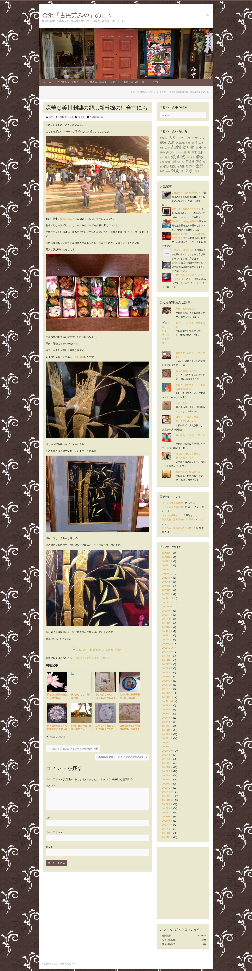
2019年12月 (168, 598)
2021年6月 (167, 557)
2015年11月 (168, 796)
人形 (171, 142)
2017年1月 (167, 738)
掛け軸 (170, 152)
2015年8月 (167, 808)
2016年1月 (167, 788)
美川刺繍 (79, 357)
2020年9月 (167, 578)
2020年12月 (168, 569)
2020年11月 (168, 573)
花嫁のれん (177, 161)
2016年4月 (167, 775)
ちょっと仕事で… (171, 515)
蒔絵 (198, 161)
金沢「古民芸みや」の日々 (77, 15)
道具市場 (176, 262)
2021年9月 (167, 553)
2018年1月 (167, 689)
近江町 (190, 166)
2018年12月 (168, 643)
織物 (167, 161)
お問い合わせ (131, 82)
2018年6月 (167, 668)
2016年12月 (168, 742)
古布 (201, 142)
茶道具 (190, 161)
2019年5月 (167, 623)
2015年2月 (167, 833)
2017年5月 (167, 722)
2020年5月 (167, 590)
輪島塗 (180, 166)
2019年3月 (167, 631)
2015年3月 (167, 829)
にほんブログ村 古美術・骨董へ (92, 657)
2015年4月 (167, 825)
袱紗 (166, 166)
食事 (189, 170)
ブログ (81, 117)
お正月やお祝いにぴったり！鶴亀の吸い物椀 (72, 748)
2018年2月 (167, 685)
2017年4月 (167, 726)
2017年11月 (168, 697)
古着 (167, 147)
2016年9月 (167, 755)
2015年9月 (167, 804)
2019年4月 (167, 627)
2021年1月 (167, 565)
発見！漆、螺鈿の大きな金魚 (186, 209)
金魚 (162, 171)
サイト (49, 847)
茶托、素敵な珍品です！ (188, 308)
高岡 (197, 171)
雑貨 (175, 171)
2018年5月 (167, 672)
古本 (161, 148)
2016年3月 (167, 779)
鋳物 (168, 171)
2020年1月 (167, 594)
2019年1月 (167, 639)
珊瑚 (192, 157)
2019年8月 (167, 610)
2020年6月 (167, 586)
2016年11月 (168, 746)
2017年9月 (167, 705)
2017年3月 (167, 730)
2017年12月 (168, 693)
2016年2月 (167, 783)
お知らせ (115, 82)
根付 (162, 157)
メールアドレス (55, 832)
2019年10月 (168, 606)
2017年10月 (168, 701)
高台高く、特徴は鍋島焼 (184, 221)
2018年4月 (167, 676)
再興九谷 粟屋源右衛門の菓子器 (179, 519)
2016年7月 (167, 763)
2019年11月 (168, 602)
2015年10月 (168, 800)
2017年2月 (167, 734)
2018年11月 (168, 648)
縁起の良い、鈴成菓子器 (188, 471)
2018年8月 (167, 660)
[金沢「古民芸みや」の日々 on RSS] (207, 15)
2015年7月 (167, 812)
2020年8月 (167, 582)
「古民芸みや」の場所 (95, 82)
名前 (49, 817)
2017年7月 (167, 713)
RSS (155, 82)
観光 (173, 166)
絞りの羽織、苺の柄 (186, 371)
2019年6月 (167, 619)
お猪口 (163, 138)
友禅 (194, 142)
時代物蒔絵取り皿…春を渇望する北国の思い (122, 757)
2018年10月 (168, 652)
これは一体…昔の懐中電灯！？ (187, 192)
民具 (167, 157)
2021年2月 (167, 561)
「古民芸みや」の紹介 (67, 82)
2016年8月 (167, 759)
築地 (162, 162)
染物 (200, 152)
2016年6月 (167, 767)
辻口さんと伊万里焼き (183, 250)
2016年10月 (168, 750)
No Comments (96, 117)
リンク (145, 82)
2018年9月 (167, 656)
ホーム (47, 82)
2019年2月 (167, 635)
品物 (58, 736)
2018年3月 (167, 680)
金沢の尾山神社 (68, 218)
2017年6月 (167, 718)
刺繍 (52, 736)
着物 (200, 157)
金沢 (199, 166)
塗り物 (188, 147)
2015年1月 (167, 837)
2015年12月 (168, 792)
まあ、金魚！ (182, 403)
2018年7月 (167, 664)
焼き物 (178, 156)
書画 (186, 152)
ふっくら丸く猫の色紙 (173, 503)
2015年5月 (167, 820)
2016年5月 (167, 771)
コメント (50, 785)
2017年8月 (167, 709)
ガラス (196, 137)
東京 (194, 152)
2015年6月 (167, 816)
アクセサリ (184, 138)
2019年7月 (167, 615)
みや (51, 117)
